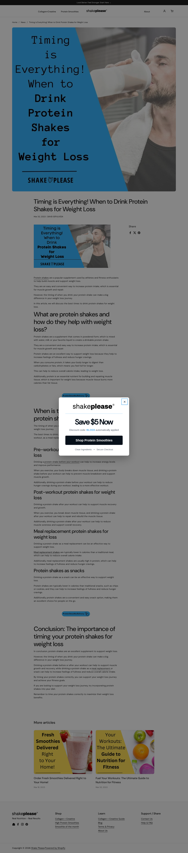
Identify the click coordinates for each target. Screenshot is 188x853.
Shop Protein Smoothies (94, 440)
